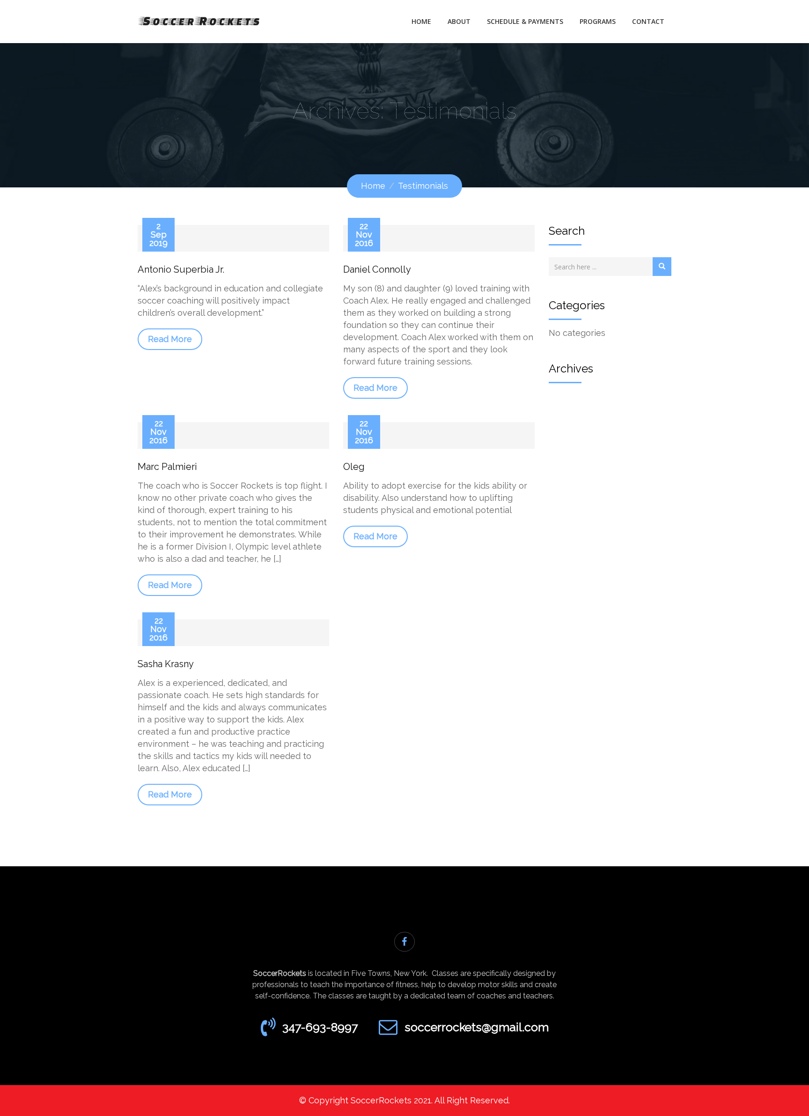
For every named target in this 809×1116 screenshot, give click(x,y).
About (459, 21)
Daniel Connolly (377, 269)
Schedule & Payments (525, 21)
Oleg (354, 466)
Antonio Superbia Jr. (181, 269)
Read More (170, 339)
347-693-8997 (320, 1027)
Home (421, 21)
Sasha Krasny (166, 664)
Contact (648, 21)
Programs (598, 21)
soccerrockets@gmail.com (476, 1027)
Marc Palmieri (167, 466)
